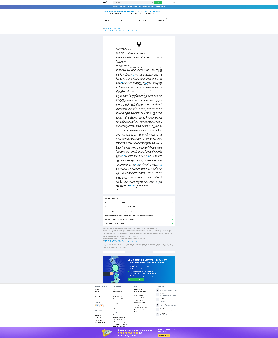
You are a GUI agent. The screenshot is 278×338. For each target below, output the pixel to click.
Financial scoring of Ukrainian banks (141, 310)
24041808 (169, 252)
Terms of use (98, 315)
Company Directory (117, 314)
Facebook (97, 289)
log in (168, 2)
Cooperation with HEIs (118, 298)
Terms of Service (99, 313)
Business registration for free (136, 279)
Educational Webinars (118, 301)
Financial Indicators (138, 300)
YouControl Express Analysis (140, 307)
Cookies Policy (98, 320)
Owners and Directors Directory (120, 324)
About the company (117, 291)
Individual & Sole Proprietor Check (140, 292)
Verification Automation (139, 302)
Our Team (115, 294)
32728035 (155, 77)
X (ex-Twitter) (98, 298)
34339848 (134, 75)
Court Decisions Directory (119, 319)
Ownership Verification (139, 297)
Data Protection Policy (100, 317)
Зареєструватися (164, 335)
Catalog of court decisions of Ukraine (117, 11)
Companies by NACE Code (119, 317)
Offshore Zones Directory (119, 322)
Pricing (114, 289)
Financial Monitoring (139, 295)
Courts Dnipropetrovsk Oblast (133, 11)
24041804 (121, 252)
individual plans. (161, 6)
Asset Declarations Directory (119, 326)
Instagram (97, 296)
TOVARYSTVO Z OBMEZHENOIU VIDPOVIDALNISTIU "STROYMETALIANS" (120, 30)
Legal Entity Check (138, 289)
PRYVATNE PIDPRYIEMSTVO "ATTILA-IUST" (114, 28)
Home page (105, 11)
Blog (114, 305)
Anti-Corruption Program (100, 322)
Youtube (97, 294)
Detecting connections (139, 305)
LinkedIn (97, 291)
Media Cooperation (117, 296)
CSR (114, 308)
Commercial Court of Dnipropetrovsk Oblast (150, 11)
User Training (116, 303)
